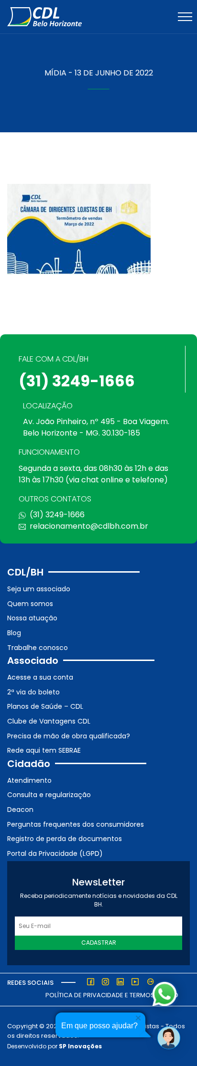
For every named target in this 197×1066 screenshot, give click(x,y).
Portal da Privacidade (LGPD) (55, 853)
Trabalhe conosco (37, 647)
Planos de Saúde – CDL (45, 706)
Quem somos (30, 603)
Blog (14, 633)
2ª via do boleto (33, 692)
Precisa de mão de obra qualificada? (68, 736)
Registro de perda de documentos (64, 838)
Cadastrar (98, 942)
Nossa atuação (32, 618)
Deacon (20, 809)
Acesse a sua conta (40, 677)
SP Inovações (80, 1046)
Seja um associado (38, 589)
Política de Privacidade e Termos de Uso (111, 995)
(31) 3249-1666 (77, 381)
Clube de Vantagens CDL (48, 721)
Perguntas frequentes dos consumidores (75, 824)
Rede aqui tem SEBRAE (44, 750)
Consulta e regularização (49, 795)
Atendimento (29, 780)
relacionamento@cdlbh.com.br (89, 526)
